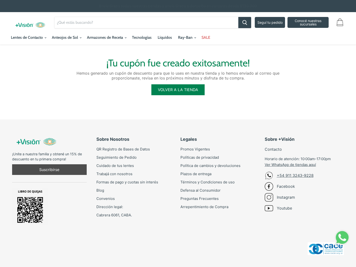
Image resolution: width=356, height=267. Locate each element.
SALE (205, 37)
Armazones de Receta (105, 37)
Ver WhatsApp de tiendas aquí (290, 164)
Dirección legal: (109, 206)
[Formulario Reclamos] (30, 204)
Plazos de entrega (195, 174)
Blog (100, 190)
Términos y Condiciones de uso (207, 182)
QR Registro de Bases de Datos (123, 149)
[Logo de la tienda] (30, 22)
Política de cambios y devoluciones (210, 165)
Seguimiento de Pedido (116, 157)
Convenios (105, 198)
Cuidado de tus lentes (115, 165)
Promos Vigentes (195, 149)
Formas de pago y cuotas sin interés (127, 182)
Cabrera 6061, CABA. (114, 215)
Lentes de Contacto (27, 37)
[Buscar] (244, 22)
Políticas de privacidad (199, 157)
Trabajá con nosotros (114, 174)
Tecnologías (142, 37)
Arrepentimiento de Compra (204, 206)
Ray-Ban (185, 37)
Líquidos (165, 37)
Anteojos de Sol (65, 37)
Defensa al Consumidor (200, 190)
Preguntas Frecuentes (199, 198)
